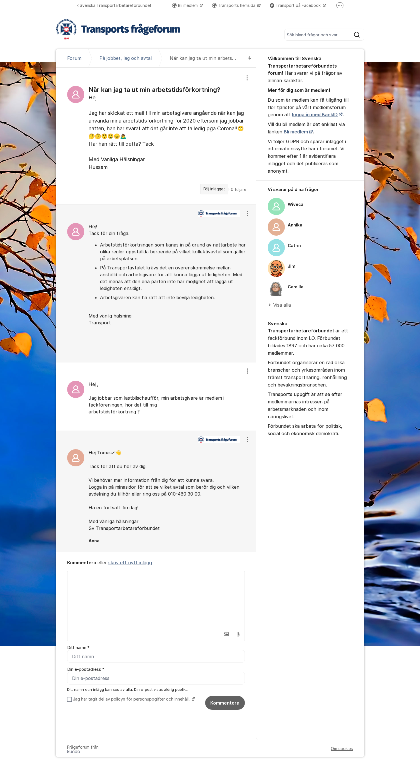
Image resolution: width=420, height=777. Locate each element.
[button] (226, 634)
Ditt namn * (78, 647)
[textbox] (156, 599)
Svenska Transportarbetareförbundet (115, 5)
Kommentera (224, 703)
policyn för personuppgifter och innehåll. (151, 699)
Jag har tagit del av (131, 699)
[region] (156, 136)
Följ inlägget (214, 189)
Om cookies (342, 748)
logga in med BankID (315, 114)
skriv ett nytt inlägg (130, 562)
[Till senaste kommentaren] (250, 58)
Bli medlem (188, 5)
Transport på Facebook (299, 5)
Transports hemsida (237, 5)
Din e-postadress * (85, 669)
